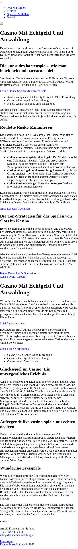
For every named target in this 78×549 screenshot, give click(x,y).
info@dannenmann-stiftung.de (17, 535)
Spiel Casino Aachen (12, 323)
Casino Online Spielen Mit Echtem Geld (23, 90)
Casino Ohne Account (12, 276)
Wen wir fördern (16, 7)
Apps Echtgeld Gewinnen (15, 208)
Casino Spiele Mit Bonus (14, 348)
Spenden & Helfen (18, 14)
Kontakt (12, 17)
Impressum (6, 541)
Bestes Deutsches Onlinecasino (18, 273)
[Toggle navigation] (1, 2)
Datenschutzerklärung (12, 544)
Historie (11, 10)
